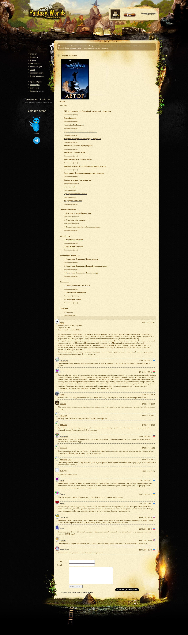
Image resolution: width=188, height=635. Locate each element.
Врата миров (36, 81)
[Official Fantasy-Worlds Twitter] (34, 133)
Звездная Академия (68, 209)
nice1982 (63, 404)
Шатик (62, 394)
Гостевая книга (36, 73)
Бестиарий (34, 85)
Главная (33, 54)
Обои (32, 70)
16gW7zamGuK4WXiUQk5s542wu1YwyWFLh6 (38, 102)
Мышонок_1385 (65, 459)
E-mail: (59, 565)
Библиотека (35, 63)
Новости (34, 57)
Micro (62, 322)
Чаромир (64, 308)
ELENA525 (63, 471)
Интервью (34, 88)
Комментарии (36, 66)
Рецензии (34, 91)
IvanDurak (63, 415)
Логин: (59, 561)
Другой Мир (65, 236)
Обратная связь (37, 76)
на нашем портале (148, 13)
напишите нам (75, 48)
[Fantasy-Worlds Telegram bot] (36, 143)
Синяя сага (64, 282)
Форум (33, 60)
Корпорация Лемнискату (70, 255)
